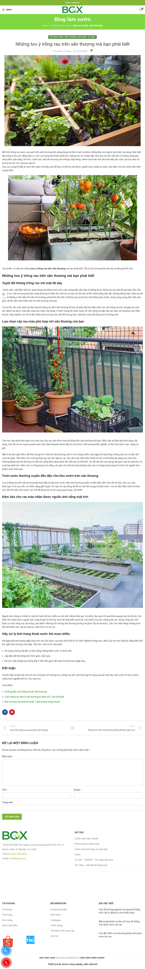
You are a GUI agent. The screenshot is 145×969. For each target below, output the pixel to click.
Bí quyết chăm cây (61, 25)
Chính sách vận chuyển (86, 838)
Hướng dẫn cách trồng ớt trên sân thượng (26, 691)
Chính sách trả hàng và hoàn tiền (91, 849)
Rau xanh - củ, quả (86, 37)
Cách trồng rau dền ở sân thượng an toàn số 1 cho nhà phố (34, 697)
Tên (5, 790)
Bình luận (7, 756)
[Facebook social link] (5, 712)
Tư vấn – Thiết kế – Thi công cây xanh (94, 860)
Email (77, 790)
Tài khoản (7, 909)
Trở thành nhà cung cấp (62, 930)
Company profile (58, 909)
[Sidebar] (3, 294)
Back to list (72, 728)
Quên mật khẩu (9, 925)
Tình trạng (7, 915)
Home (46, 25)
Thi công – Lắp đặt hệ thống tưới (91, 865)
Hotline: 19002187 (72, 3)
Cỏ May (68, 51)
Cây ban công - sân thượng (87, 25)
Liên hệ (54, 936)
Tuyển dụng (56, 925)
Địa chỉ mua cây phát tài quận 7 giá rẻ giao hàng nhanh (32, 702)
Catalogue (55, 920)
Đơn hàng (7, 920)
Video (78, 854)
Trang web (7, 802)
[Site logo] (72, 9)
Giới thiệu (55, 915)
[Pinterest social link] (12, 712)
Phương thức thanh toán (87, 844)
